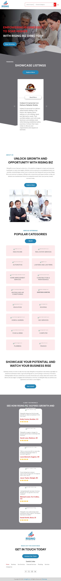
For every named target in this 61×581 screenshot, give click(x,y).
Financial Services (31, 564)
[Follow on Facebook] (26, 571)
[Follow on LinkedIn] (35, 571)
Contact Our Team (30, 556)
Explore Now (30, 185)
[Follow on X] (29, 571)
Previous (14, 106)
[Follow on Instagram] (32, 571)
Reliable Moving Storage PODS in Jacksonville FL (29, 104)
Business (13, 564)
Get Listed (30, 386)
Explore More (30, 72)
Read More (33, 97)
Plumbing (40, 564)
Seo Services (21, 564)
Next (46, 106)
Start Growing (10, 44)
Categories (9, 567)
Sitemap (44, 579)
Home (7, 564)
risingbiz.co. (27, 579)
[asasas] (55, 4)
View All (30, 241)
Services (47, 564)
